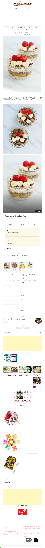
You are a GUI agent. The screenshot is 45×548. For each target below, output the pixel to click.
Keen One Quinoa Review (31, 431)
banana (28, 524)
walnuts (38, 535)
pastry (26, 531)
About (7, 27)
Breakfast (14, 274)
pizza (35, 531)
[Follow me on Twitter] (19, 328)
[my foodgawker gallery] (28, 541)
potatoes (38, 531)
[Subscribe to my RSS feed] (28, 328)
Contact (26, 29)
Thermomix (22, 274)
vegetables (34, 535)
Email (22, 299)
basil (31, 524)
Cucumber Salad (21, 374)
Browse (13, 27)
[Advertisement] (22, 18)
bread (37, 524)
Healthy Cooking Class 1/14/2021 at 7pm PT (13, 280)
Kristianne (18, 34)
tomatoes (28, 535)
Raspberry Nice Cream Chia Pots (30, 280)
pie (34, 531)
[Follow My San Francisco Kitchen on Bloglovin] (22, 505)
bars (30, 524)
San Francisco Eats (21, 27)
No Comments (27, 34)
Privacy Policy (28, 545)
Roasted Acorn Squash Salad (31, 453)
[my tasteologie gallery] (36, 541)
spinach (34, 533)
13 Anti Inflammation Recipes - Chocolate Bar (10, 523)
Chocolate (18, 274)
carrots (24, 526)
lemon (36, 530)
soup (31, 533)
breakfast (33, 274)
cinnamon (29, 528)
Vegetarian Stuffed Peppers (13, 527)
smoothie (29, 533)
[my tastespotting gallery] (32, 541)
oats (17, 275)
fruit (24, 530)
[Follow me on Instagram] (24, 328)
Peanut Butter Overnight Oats (22, 32)
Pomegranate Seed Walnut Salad (8, 524)
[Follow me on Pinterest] (21, 328)
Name (22, 295)
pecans (33, 531)
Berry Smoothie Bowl (31, 407)
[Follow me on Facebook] (17, 328)
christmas (26, 528)
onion (39, 530)
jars (15, 275)
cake (39, 524)
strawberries (37, 533)
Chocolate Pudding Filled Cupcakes (13, 529)
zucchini (25, 536)
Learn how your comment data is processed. (22, 312)
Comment (22, 284)
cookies (33, 528)
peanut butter (21, 275)
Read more (5, 321)
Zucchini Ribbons (29, 374)
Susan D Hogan (5, 533)
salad (26, 533)
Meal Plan (36, 27)
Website (22, 303)
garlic (26, 530)
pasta (24, 531)
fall (23, 530)
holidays (33, 530)
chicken (29, 526)
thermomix (26, 275)
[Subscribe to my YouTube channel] (26, 328)
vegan (29, 275)
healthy (39, 274)
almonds (24, 524)
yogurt (23, 536)
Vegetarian (26, 274)
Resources (19, 29)
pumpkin (24, 533)
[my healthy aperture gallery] (32, 543)
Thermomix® (19, 97)
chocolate (34, 526)
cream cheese (36, 528)
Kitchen (29, 27)
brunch (36, 274)
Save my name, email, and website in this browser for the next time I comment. (23, 307)
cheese (26, 526)
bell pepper (34, 524)
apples (26, 524)
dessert (39, 528)
